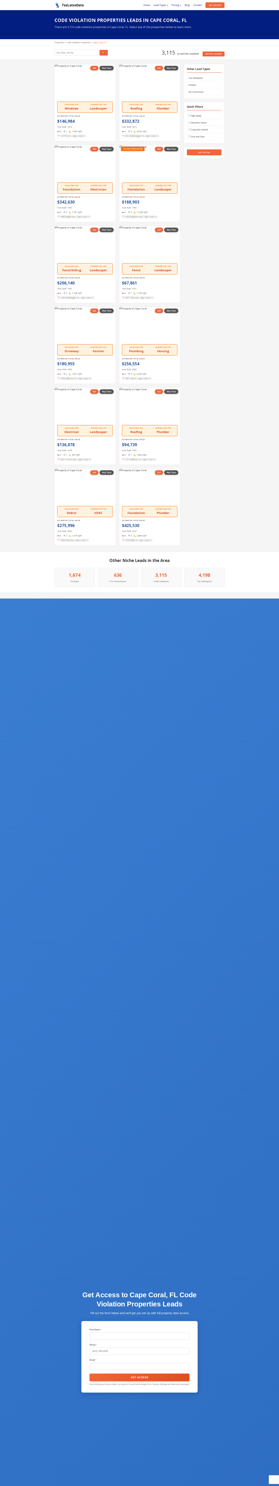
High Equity (195, 115)
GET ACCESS (215, 5)
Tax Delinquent (195, 78)
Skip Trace (106, 68)
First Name (96, 1329)
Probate (192, 85)
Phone (93, 1345)
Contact (197, 5)
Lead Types (160, 5)
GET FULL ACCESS (213, 54)
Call (94, 68)
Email (93, 1360)
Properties (59, 42)
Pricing (175, 5)
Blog (187, 5)
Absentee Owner (198, 122)
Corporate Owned (199, 129)
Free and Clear (197, 136)
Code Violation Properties (79, 42)
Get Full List (204, 152)
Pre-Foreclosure (196, 92)
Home (146, 5)
